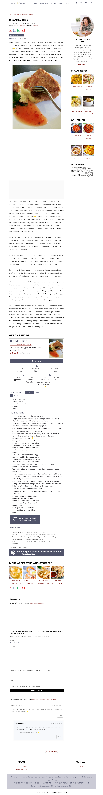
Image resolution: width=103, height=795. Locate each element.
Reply (60, 715)
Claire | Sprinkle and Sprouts (21, 345)
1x (11, 395)
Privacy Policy (21, 769)
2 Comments (35, 25)
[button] (10, 38)
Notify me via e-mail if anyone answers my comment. (25, 686)
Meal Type (16, 14)
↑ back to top (51, 751)
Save (22, 35)
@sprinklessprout (28, 554)
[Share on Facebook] (14, 30)
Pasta (60, 3)
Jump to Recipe (14, 35)
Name (12, 673)
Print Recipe (37, 361)
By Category (44, 3)
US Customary (29, 392)
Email (12, 680)
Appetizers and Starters (26, 14)
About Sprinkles (21, 766)
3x (17, 395)
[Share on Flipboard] (23, 30)
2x (14, 395)
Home (10, 14)
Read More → (82, 64)
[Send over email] (18, 30)
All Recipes (34, 3)
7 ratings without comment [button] (36, 603)
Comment (13, 646)
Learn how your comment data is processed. (44, 699)
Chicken (53, 3)
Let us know (23, 520)
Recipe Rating (14, 640)
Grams (37, 392)
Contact (82, 766)
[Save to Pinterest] (10, 30)
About (67, 3)
